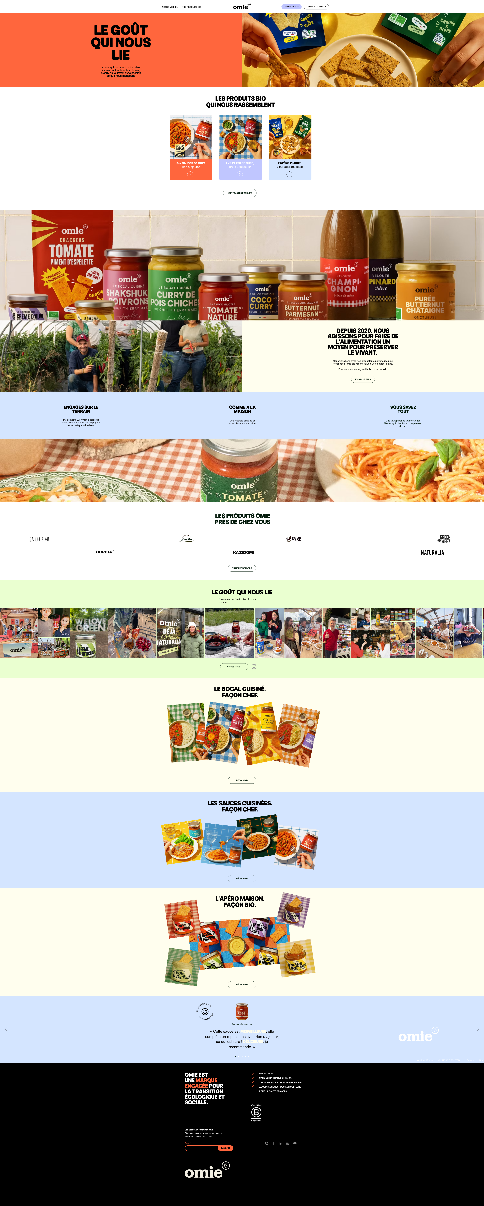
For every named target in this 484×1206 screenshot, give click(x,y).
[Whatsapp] (288, 1143)
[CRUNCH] (242, 1056)
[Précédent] (6, 1029)
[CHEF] (248, 1056)
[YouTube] (295, 1143)
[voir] (190, 174)
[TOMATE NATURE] (235, 1056)
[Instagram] (254, 667)
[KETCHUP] (238, 1056)
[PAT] (245, 1056)
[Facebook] (274, 1143)
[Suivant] (478, 1029)
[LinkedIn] (281, 1143)
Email (187, 1143)
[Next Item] (479, 633)
